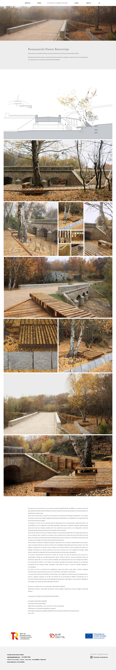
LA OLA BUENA (20, 662)
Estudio (76, 3)
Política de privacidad (13, 659)
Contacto (88, 3)
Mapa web (43, 659)
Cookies (22, 659)
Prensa (39, 3)
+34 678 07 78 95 (26, 657)
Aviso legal (28, 659)
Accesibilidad (35, 659)
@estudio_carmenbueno (101, 657)
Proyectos (27, 3)
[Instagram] (91, 657)
